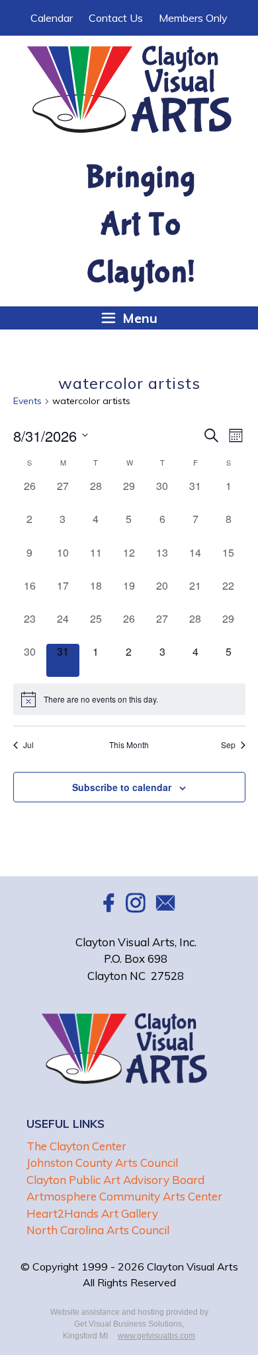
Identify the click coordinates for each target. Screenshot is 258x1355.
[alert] (129, 699)
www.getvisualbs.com (156, 1335)
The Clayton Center (76, 1146)
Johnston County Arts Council (102, 1162)
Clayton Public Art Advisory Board (115, 1180)
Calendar (51, 17)
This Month (129, 745)
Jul (28, 745)
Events (27, 401)
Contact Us (116, 17)
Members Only (193, 17)
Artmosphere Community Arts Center (124, 1196)
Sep (228, 745)
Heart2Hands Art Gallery (92, 1213)
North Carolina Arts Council (97, 1230)
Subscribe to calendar (121, 787)
